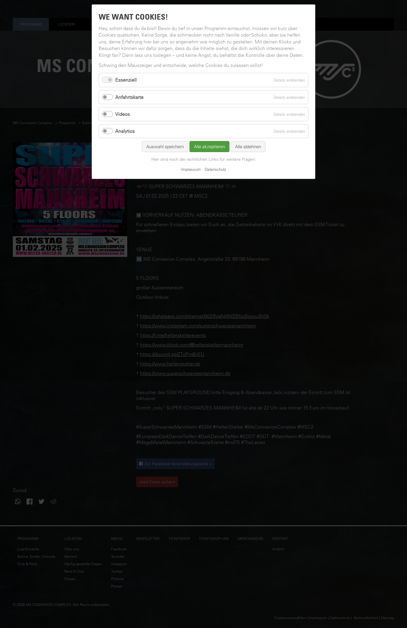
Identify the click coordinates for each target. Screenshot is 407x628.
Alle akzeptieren (209, 146)
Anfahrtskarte (129, 97)
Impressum (191, 169)
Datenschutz (215, 169)
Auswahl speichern (165, 146)
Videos (122, 114)
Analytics (125, 131)
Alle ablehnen (248, 146)
